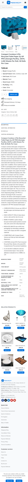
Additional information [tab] (8, 128)
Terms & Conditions (6, 444)
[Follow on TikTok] (5, 400)
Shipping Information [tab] (7, 134)
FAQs (2, 457)
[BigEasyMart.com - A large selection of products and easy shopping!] (14, 2)
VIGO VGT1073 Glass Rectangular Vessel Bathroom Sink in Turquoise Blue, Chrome (21, 345)
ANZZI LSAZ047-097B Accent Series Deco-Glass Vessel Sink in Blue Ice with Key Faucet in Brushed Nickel (21, 323)
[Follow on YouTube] (14, 400)
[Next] (24, 28)
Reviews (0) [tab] (4, 131)
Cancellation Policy (5, 433)
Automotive (4, 419)
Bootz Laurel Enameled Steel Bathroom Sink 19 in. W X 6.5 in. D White (7, 345)
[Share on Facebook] (5, 115)
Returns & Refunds (5, 435)
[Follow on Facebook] (2, 400)
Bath (16, 51)
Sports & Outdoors (5, 414)
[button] (3, 2)
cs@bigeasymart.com (10, 397)
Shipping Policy (5, 430)
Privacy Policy (4, 441)
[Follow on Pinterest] (11, 400)
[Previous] (3, 28)
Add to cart (13, 94)
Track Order (4, 455)
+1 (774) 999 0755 (9, 395)
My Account (4, 463)
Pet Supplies (4, 416)
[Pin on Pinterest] (14, 115)
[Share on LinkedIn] (16, 115)
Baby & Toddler (5, 422)
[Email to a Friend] (11, 115)
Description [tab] (4, 124)
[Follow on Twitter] (8, 400)
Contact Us (4, 460)
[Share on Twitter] (8, 115)
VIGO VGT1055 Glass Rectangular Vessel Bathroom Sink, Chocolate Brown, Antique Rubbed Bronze (21, 368)
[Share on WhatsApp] (2, 115)
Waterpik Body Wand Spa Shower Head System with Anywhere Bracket (7, 323)
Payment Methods (5, 438)
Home (2, 51)
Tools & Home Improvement (8, 411)
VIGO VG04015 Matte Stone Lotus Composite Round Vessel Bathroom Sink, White (7, 368)
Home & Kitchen (10, 51)
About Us (3, 452)
